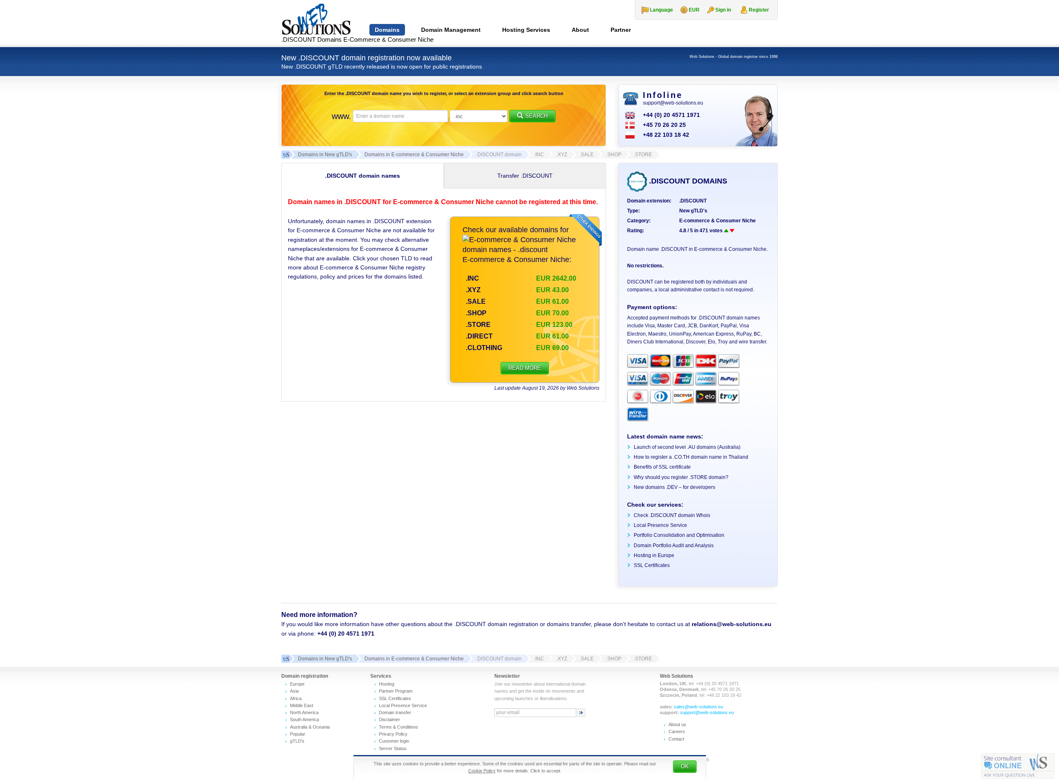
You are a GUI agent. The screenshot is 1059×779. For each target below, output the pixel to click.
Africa (296, 698)
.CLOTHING (484, 347)
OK (685, 766)
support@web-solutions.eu (673, 103)
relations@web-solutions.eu (731, 624)
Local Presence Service (660, 525)
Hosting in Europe (654, 555)
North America (304, 712)
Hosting (386, 683)
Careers (676, 731)
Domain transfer (395, 712)
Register (759, 10)
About (580, 29)
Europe (297, 683)
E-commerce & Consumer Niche (717, 221)
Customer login (394, 741)
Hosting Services (526, 29)
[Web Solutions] (285, 659)
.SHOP (476, 313)
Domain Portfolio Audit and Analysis (674, 545)
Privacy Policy (393, 733)
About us (677, 724)
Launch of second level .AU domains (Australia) (687, 447)
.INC (472, 278)
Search (536, 116)
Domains (387, 29)
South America (304, 719)
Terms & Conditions (398, 726)
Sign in (723, 10)
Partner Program (395, 690)
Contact (676, 738)
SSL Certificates (652, 565)
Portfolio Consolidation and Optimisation (679, 535)
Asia (294, 690)
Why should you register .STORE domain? (681, 477)
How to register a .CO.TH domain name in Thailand (691, 457)
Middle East (301, 705)
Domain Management (451, 29)
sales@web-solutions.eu (698, 706)
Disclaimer (389, 719)
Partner (621, 29)
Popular (297, 733)
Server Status (393, 748)
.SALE (476, 301)
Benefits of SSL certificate (662, 467)
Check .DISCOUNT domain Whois (672, 515)
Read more (524, 368)
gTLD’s (297, 741)
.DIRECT (479, 336)
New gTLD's (693, 211)
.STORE (478, 324)
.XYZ (473, 289)
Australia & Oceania (310, 726)
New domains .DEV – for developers (674, 487)
